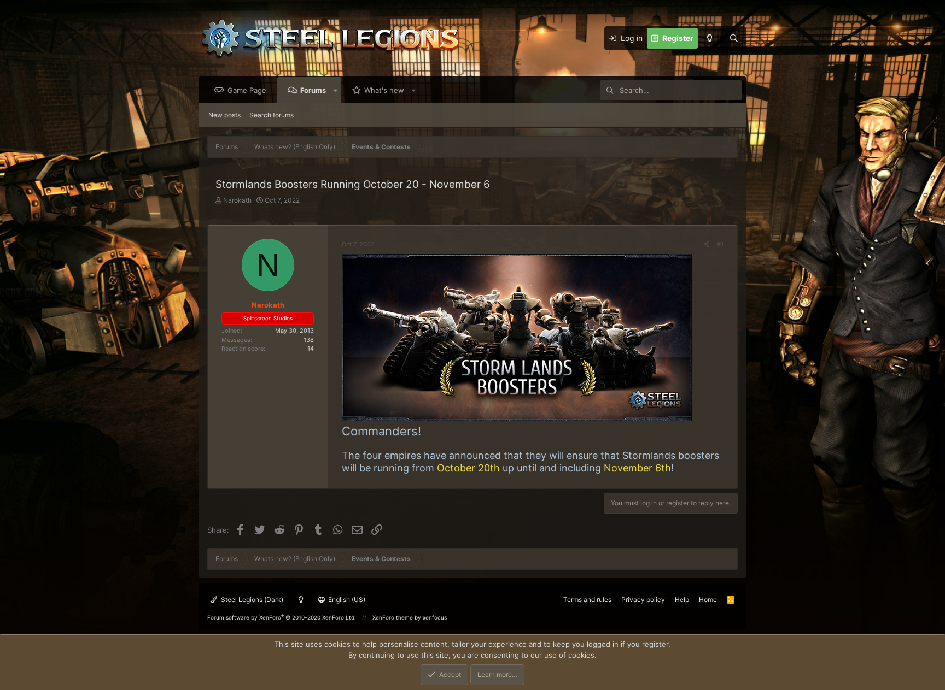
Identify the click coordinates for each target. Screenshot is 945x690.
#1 (720, 244)
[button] (335, 90)
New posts (224, 115)
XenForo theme (392, 617)
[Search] (734, 38)
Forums (313, 90)
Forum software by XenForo (281, 617)
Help (682, 599)
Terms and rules (587, 599)
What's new (384, 90)
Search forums (271, 115)
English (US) (345, 599)
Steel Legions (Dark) (251, 599)
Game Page (247, 90)
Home (708, 599)
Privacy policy (643, 599)
